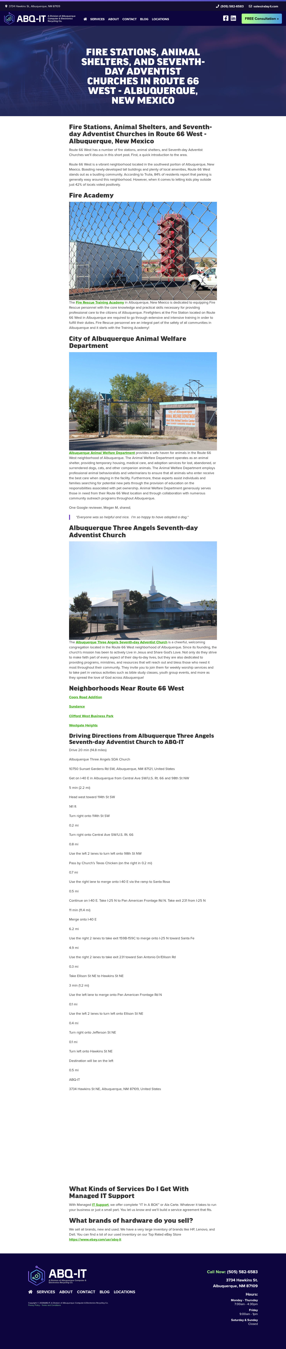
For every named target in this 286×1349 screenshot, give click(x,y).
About (113, 19)
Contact (129, 19)
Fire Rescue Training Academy (100, 302)
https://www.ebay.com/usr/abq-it (95, 1239)
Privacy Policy (34, 1305)
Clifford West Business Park (91, 716)
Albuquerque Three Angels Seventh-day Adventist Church (121, 642)
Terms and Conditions (51, 1305)
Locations (160, 19)
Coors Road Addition (85, 697)
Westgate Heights (83, 725)
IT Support (100, 1205)
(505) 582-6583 (231, 6)
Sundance (77, 706)
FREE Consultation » (262, 19)
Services (97, 19)
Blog (144, 19)
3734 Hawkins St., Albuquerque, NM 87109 (33, 6)
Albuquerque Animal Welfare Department (102, 453)
